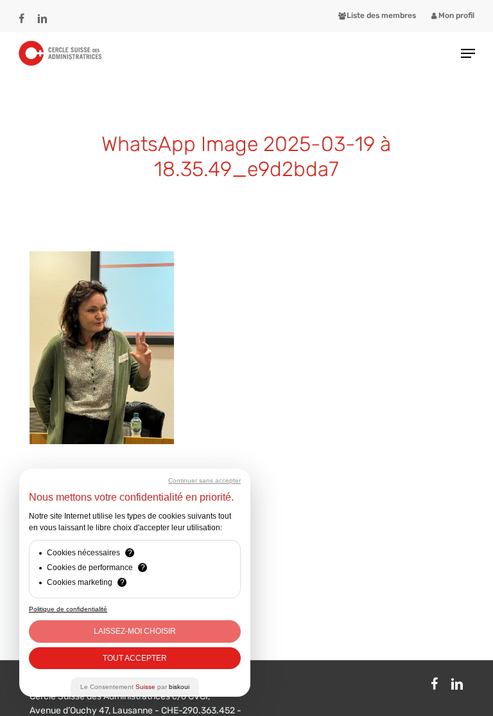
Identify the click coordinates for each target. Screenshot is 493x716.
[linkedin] (42, 12)
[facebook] (21, 12)
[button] (468, 53)
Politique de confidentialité (68, 609)
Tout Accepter (135, 658)
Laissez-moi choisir (135, 631)
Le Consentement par (134, 686)
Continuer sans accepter (204, 480)
